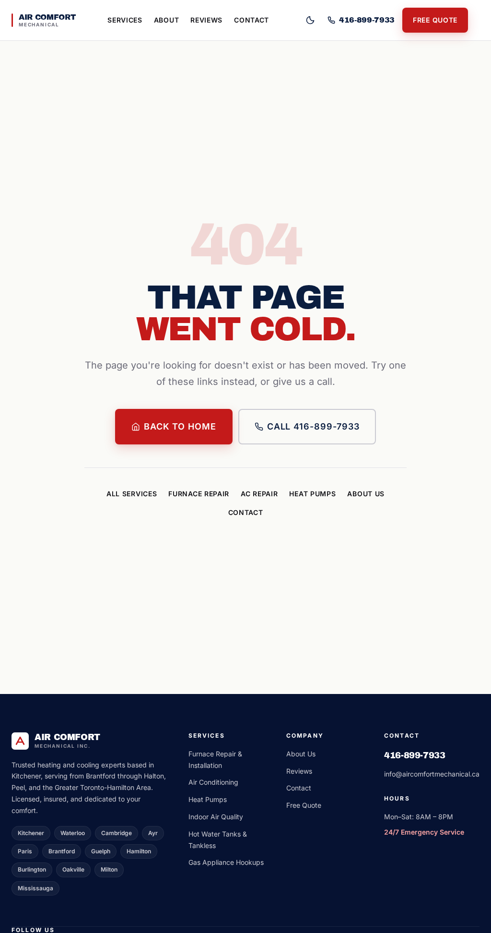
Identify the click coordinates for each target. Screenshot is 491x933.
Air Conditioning (213, 782)
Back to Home (180, 426)
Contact (251, 20)
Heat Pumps (312, 494)
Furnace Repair (198, 494)
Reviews (206, 20)
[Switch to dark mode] (310, 20)
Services (124, 20)
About (166, 20)
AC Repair (259, 494)
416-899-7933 (414, 755)
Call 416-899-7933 (313, 426)
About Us (366, 494)
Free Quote (435, 20)
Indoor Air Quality (215, 817)
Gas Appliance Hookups (226, 862)
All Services (131, 494)
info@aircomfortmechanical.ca (431, 774)
